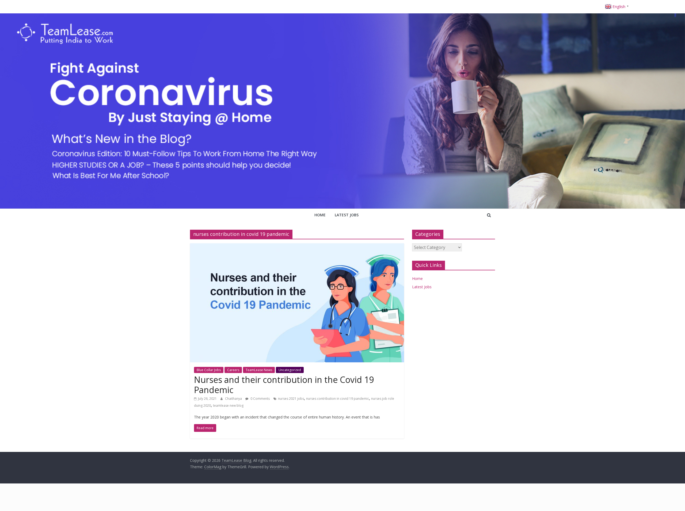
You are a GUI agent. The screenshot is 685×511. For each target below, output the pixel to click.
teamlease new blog (228, 405)
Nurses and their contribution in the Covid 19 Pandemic (284, 384)
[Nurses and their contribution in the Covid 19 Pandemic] (297, 246)
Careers (233, 370)
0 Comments (260, 398)
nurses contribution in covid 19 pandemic (337, 398)
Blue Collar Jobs (209, 370)
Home (320, 214)
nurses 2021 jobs (291, 398)
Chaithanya (234, 398)
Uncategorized (290, 370)
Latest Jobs (347, 214)
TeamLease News (259, 370)
